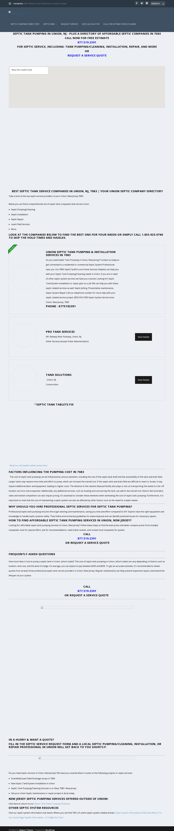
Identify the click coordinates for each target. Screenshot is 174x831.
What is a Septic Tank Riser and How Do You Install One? (47, 3)
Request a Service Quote (87, 55)
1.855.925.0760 (152, 234)
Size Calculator (90, 24)
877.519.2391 (87, 42)
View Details (143, 337)
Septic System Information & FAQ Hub (133, 812)
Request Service (69, 24)
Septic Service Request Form (48, 744)
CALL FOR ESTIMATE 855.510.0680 (119, 24)
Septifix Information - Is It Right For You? (43, 817)
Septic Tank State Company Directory (52, 803)
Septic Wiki (49, 24)
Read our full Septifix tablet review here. (29, 465)
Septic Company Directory (25, 24)
